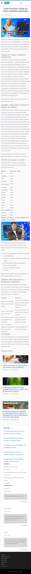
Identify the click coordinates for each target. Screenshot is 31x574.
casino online (4, 566)
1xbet (19, 253)
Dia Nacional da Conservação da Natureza (15, 472)
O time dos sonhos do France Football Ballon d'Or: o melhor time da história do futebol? (15, 389)
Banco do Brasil (5, 210)
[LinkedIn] (9, 15)
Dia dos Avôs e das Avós (10, 467)
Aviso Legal (4, 560)
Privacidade (4, 558)
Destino (3, 564)
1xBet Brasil (16, 42)
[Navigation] (1, 2)
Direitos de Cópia (5, 556)
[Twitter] (6, 15)
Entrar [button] (21, 3)
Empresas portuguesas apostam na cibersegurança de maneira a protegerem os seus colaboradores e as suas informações (15, 414)
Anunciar (3, 554)
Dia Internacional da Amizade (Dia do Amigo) (14, 479)
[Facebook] (2, 15)
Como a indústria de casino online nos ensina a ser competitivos (15, 366)
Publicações (4, 562)
